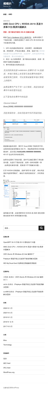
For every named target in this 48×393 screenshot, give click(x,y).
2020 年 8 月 (8, 312)
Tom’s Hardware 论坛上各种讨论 (19, 37)
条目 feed (6, 363)
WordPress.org (8, 372)
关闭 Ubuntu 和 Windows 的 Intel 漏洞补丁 (18, 254)
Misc (5, 340)
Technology (7, 344)
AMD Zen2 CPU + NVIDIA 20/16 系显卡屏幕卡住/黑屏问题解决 (23, 25)
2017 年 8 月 (8, 326)
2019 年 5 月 (8, 317)
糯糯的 (7, 3)
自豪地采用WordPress (11, 387)
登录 (5, 358)
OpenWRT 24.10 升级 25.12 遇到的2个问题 (19, 242)
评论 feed (6, 367)
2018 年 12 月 (8, 322)
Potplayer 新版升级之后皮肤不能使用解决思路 (20, 258)
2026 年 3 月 (8, 308)
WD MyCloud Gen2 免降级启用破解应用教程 (20, 263)
